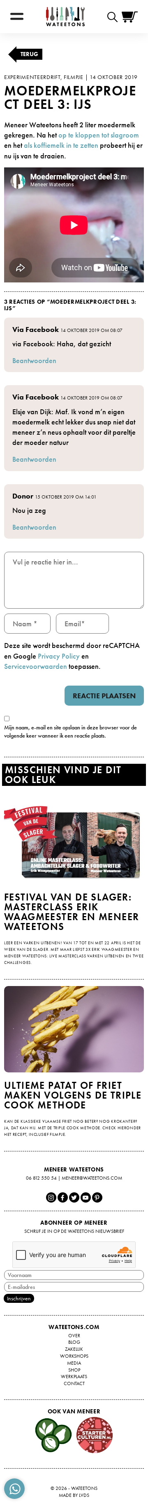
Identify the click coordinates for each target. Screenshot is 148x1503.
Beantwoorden (34, 360)
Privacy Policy (59, 656)
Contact (74, 1383)
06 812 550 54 (41, 1178)
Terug (29, 54)
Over (74, 1335)
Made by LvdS (74, 1495)
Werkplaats (74, 1376)
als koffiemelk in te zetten (61, 145)
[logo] (65, 16)
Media (74, 1363)
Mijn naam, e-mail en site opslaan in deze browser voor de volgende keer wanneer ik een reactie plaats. (70, 731)
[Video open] (114, 16)
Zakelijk (74, 1349)
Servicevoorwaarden (35, 666)
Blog (74, 1342)
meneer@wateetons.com (92, 1178)
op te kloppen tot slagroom (98, 135)
